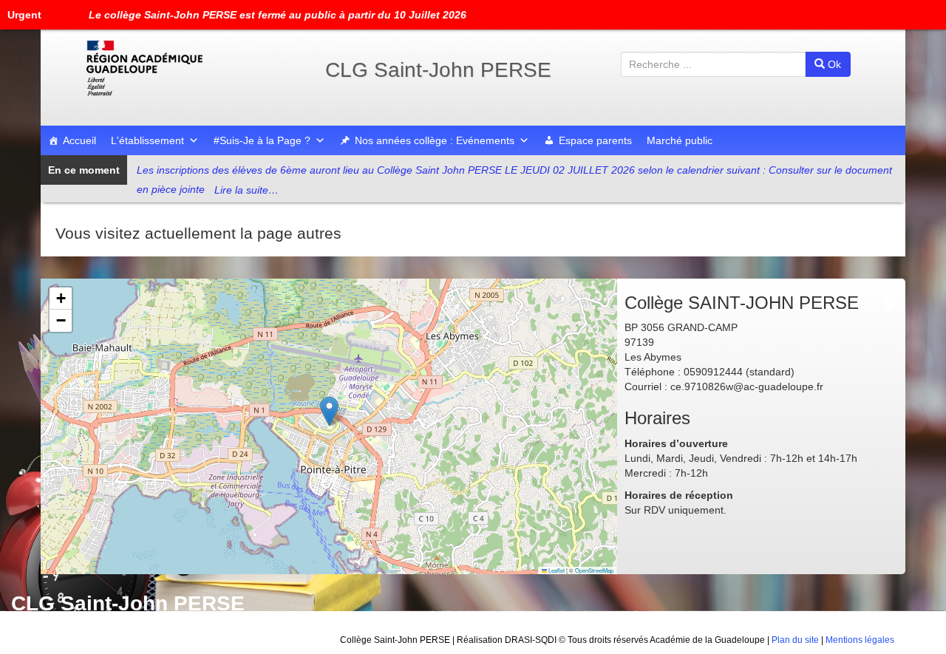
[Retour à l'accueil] (192, 68)
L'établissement (147, 140)
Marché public (679, 140)
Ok (833, 64)
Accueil (79, 140)
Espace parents (595, 140)
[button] (329, 411)
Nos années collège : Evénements (434, 140)
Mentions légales (860, 640)
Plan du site (795, 640)
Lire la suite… (246, 190)
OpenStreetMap (594, 570)
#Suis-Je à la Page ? (262, 140)
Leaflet (556, 570)
